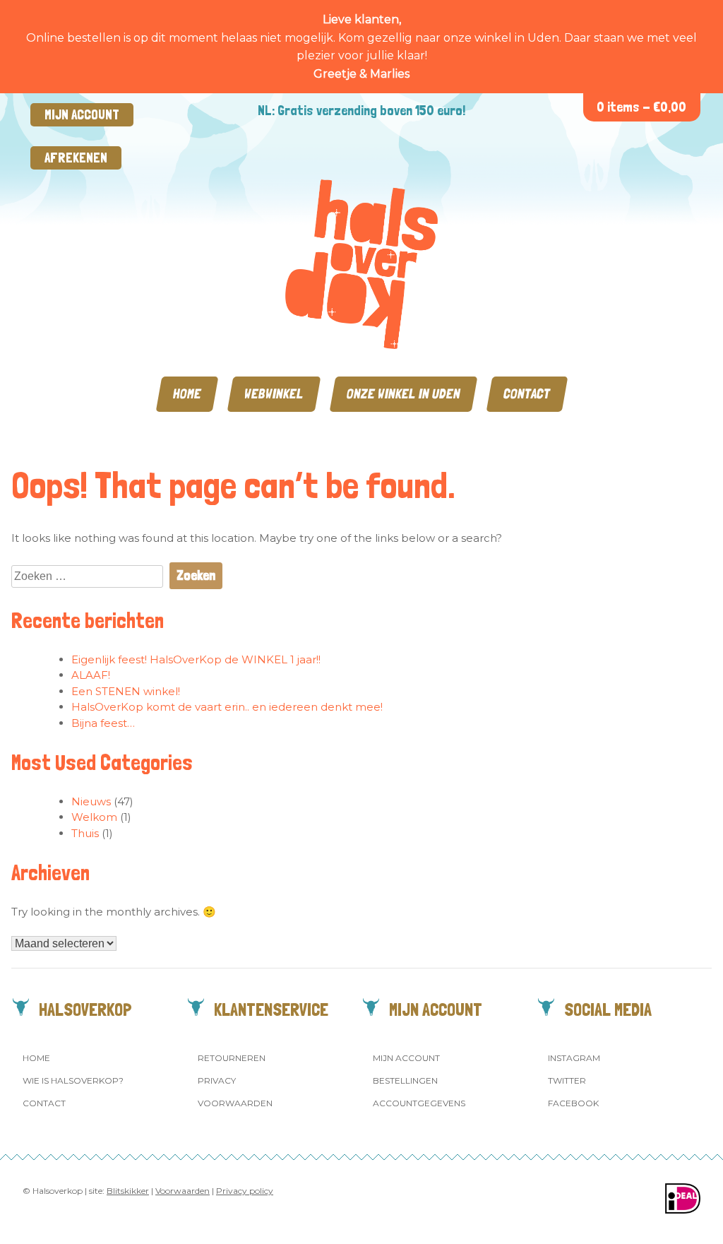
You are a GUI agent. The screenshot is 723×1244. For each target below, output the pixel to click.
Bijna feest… (103, 723)
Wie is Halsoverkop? (73, 1080)
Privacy (217, 1080)
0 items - (641, 107)
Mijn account (81, 115)
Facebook (573, 1103)
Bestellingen (405, 1080)
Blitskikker (128, 1190)
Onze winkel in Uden (403, 394)
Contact (527, 394)
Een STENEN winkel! (125, 691)
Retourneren (231, 1058)
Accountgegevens (419, 1103)
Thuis (85, 833)
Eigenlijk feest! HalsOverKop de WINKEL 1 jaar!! (196, 659)
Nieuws (91, 801)
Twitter (567, 1080)
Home (187, 394)
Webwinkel (274, 394)
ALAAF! (90, 675)
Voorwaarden (235, 1103)
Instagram (574, 1058)
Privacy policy (244, 1190)
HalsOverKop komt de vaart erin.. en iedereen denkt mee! (227, 706)
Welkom (94, 817)
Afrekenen (75, 158)
